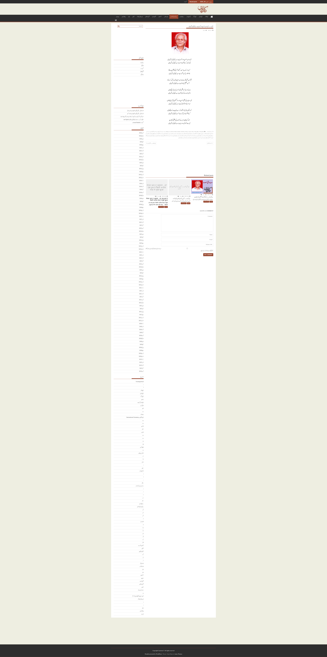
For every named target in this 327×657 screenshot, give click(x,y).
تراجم (143, 429)
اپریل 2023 (141, 240)
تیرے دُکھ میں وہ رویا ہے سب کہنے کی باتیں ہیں (169, 133)
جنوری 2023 (141, 249)
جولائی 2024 (141, 195)
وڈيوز (129, 17)
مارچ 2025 (141, 172)
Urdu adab (196, 131)
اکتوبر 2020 (141, 330)
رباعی (143, 483)
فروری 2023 (141, 246)
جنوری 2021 (141, 321)
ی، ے (142, 614)
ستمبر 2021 (141, 297)
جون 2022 (141, 270)
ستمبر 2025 (141, 154)
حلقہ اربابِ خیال (141, 453)
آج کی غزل (200, 17)
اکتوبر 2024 (141, 187)
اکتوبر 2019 (141, 365)
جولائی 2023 (141, 231)
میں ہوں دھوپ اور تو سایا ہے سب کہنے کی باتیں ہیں (199, 137)
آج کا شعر (206, 17)
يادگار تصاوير (124, 17)
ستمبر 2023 (141, 225)
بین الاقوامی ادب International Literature (135, 417)
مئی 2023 (142, 237)
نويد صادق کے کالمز (140, 17)
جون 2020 (141, 341)
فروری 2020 (141, 353)
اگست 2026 (141, 133)
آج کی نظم (194, 17)
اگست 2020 (141, 336)
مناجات (142, 578)
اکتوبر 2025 (141, 151)
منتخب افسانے (154, 17)
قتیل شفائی (185, 2)
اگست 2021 (141, 300)
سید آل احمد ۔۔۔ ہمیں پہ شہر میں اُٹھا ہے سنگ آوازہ (179, 187)
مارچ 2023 (141, 243)
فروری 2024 (141, 210)
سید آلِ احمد (142, 63)
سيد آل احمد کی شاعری (174, 17)
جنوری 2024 (141, 213)
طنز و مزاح (142, 522)
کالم (143, 542)
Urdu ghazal (201, 131)
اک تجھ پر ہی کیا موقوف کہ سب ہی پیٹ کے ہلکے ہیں (204, 133)
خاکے (143, 462)
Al (169, 131)
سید (196, 135)
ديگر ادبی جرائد (189, 17)
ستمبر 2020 (141, 333)
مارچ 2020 (141, 350)
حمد (143, 456)
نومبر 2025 (141, 148)
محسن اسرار (142, 69)
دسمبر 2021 (141, 288)
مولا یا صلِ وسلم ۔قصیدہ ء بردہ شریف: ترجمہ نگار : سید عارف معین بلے (133, 117)
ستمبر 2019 (141, 368)
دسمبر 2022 (141, 252)
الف (143, 408)
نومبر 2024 (141, 184)
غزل (187, 135)
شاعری (190, 135)
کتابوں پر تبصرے (141, 545)
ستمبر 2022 (141, 261)
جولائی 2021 (141, 303)
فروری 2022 (141, 282)
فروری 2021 (141, 318)
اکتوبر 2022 (141, 258)
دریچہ (143, 468)
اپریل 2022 (141, 276)
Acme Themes (178, 654)
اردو (149, 131)
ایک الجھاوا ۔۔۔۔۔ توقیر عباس (152, 143)
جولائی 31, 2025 (186, 196)
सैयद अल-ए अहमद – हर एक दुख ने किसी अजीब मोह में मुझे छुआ (157, 187)
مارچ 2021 (141, 315)
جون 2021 (141, 306)
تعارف (142, 432)
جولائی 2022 (141, 267)
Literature (183, 131)
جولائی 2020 (141, 338)
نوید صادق (191, 137)
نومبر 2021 (141, 291)
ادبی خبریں (142, 405)
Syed (190, 131)
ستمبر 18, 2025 (209, 194)
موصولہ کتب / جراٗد (141, 590)
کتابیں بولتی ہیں (141, 551)
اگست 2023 (141, 228)
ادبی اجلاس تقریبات (141, 402)
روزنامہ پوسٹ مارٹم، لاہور (140, 486)
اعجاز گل (142, 66)
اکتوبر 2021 (141, 294)
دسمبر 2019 (141, 359)
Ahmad (166, 131)
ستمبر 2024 (141, 190)
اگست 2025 (141, 157)
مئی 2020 (142, 344)
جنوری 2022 (141, 285)
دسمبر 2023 (141, 216)
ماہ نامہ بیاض (142, 563)
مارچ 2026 (141, 145)
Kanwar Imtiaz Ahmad (175, 131)
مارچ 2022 (141, 279)
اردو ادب (148, 131)
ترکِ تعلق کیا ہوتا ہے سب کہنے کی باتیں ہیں (193, 133)
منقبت (143, 587)
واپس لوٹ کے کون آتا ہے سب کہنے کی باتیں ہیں (184, 137)
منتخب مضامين (147, 17)
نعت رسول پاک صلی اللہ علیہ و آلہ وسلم (138, 596)
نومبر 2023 (141, 219)
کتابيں (133, 17)
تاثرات (142, 426)
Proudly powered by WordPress (153, 654)
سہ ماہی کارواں (182, 17)
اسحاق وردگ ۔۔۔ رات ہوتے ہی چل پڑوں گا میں (136, 120)
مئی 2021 (142, 309)
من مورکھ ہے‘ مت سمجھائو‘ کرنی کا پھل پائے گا (167, 135)
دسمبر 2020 (141, 324)
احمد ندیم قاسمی (209, 143)
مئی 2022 (142, 273)
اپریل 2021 (141, 312)
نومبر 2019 (141, 362)
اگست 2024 (141, 192)
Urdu (192, 131)
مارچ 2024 (141, 207)
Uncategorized (140, 382)
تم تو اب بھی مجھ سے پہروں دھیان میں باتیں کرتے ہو (181, 133)
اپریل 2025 (141, 169)
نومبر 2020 (141, 327)
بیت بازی (117, 17)
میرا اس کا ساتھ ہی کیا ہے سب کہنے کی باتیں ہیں (155, 135)
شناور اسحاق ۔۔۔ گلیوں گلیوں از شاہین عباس (137, 111)
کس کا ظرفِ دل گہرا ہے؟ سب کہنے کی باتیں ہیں (178, 135)
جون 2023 (141, 234)
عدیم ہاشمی (142, 75)
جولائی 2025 (141, 160)
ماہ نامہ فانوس (166, 17)
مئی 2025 (142, 166)
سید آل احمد (194, 135)
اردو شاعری (211, 133)
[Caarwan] (211, 16)
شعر (188, 135)
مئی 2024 (142, 201)
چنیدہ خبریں (142, 447)
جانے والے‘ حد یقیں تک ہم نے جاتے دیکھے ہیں (157, 133)
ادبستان (142, 399)
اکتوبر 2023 (141, 222)
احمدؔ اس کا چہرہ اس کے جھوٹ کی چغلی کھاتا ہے (155, 131)
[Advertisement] (179, 159)
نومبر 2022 (141, 255)
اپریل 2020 (141, 347)
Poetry (186, 131)
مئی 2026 (142, 142)
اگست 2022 (141, 264)
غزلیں (185, 135)
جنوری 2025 (141, 178)
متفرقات (160, 17)
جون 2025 (141, 163)
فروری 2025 (141, 175)
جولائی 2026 (141, 136)
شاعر (192, 135)
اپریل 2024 (141, 204)
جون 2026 (141, 139)
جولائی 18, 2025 (164, 196)
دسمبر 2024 (141, 181)
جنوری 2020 (141, 356)
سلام (143, 501)
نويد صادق (204, 30)
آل (162, 131)
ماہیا (143, 569)
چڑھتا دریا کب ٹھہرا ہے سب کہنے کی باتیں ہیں (202, 135)
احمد (161, 131)
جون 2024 (141, 198)
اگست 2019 (141, 371)
